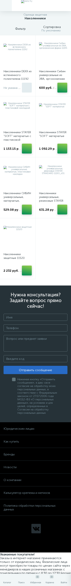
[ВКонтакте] (36, 528)
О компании (12, 480)
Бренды (9, 454)
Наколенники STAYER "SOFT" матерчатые (52, 134)
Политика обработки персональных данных (30, 507)
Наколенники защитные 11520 (14, 256)
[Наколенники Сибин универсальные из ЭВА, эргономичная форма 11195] (53, 53)
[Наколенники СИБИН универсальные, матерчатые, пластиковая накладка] (18, 175)
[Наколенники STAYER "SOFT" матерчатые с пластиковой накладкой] (18, 114)
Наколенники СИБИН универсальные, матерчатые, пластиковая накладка (17, 201)
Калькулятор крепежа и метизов (27, 493)
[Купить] (27, 88)
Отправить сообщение (35, 370)
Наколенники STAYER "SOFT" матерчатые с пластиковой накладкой (17, 138)
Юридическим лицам (19, 429)
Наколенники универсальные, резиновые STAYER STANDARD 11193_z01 (51, 201)
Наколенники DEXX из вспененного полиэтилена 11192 (18, 75)
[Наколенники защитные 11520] (18, 236)
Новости (10, 467)
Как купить (11, 441)
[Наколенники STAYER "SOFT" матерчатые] (53, 114)
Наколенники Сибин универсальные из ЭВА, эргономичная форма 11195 (52, 77)
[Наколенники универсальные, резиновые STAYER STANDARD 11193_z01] (53, 175)
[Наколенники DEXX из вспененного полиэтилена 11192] (18, 53)
